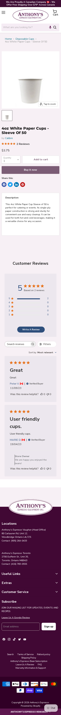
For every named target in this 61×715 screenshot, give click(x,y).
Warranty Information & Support (30, 668)
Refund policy (43, 654)
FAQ (40, 664)
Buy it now (30, 170)
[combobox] (25, 27)
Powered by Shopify (30, 706)
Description (12, 197)
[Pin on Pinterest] (22, 184)
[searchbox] (17, 344)
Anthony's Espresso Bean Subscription (28, 661)
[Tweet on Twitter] (10, 184)
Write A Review (31, 329)
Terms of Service (25, 654)
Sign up (48, 626)
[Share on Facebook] (4, 184)
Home (8, 39)
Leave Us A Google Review (16, 617)
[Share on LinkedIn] (16, 184)
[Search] (54, 27)
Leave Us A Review (25, 664)
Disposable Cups (24, 39)
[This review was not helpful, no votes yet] (48, 394)
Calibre (9, 138)
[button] (30, 712)
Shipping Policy (28, 657)
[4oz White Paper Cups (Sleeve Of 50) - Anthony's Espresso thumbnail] (7, 115)
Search (10, 654)
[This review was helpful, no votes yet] (42, 394)
